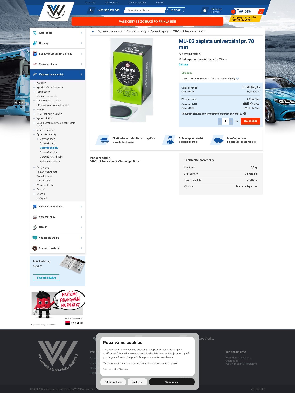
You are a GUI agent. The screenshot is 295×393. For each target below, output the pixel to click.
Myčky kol (42, 198)
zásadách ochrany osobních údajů (157, 363)
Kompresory (43, 91)
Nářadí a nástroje (46, 130)
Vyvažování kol (44, 118)
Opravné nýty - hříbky (51, 156)
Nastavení (137, 382)
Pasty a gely (43, 167)
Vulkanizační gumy (50, 161)
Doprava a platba (137, 2)
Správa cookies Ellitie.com (115, 369)
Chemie (41, 194)
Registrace (215, 12)
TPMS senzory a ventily (49, 114)
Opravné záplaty (49, 147)
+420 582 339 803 (108, 10)
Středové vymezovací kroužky (53, 105)
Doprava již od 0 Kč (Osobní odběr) (217, 78)
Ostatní (40, 189)
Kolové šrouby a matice (49, 100)
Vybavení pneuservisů (110, 31)
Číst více (183, 64)
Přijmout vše (172, 382)
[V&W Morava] (93, 31)
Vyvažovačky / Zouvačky (50, 87)
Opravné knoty (48, 143)
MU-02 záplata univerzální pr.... (190, 31)
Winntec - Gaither (46, 185)
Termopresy (43, 180)
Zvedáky (41, 83)
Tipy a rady (89, 2)
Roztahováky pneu (47, 171)
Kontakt (160, 2)
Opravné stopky (48, 152)
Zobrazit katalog (46, 277)
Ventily (40, 109)
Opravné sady (47, 139)
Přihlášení (216, 9)
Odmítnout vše (113, 382)
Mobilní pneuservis (47, 96)
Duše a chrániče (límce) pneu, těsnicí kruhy (56, 124)
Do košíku (250, 121)
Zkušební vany (44, 176)
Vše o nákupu (112, 2)
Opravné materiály (47, 134)
